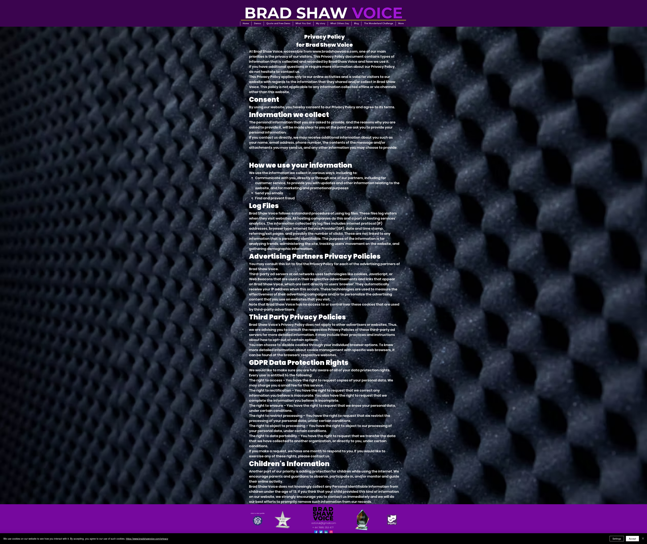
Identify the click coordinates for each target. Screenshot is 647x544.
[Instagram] (331, 532)
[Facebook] (316, 532)
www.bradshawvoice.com (335, 51)
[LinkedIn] (326, 532)
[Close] (643, 538)
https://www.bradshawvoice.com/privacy (147, 538)
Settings (616, 538)
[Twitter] (321, 532)
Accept (632, 538)
